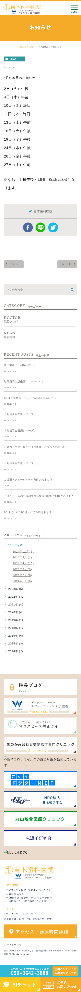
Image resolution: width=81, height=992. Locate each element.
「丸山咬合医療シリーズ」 (20, 414)
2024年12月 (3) (23, 551)
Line (40, 227)
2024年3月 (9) (22, 569)
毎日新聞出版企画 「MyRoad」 (24, 381)
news (13, 59)
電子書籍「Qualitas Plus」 (20, 365)
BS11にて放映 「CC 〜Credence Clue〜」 (30, 397)
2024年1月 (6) (22, 581)
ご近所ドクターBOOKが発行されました (28, 479)
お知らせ (33, 47)
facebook (28, 227)
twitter (53, 227)
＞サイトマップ (13, 945)
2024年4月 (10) (23, 563)
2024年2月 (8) (22, 575)
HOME (22, 47)
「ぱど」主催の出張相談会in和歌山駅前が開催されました (39, 495)
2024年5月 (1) (22, 557)
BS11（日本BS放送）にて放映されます (28, 512)
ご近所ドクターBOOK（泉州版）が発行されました (35, 446)
